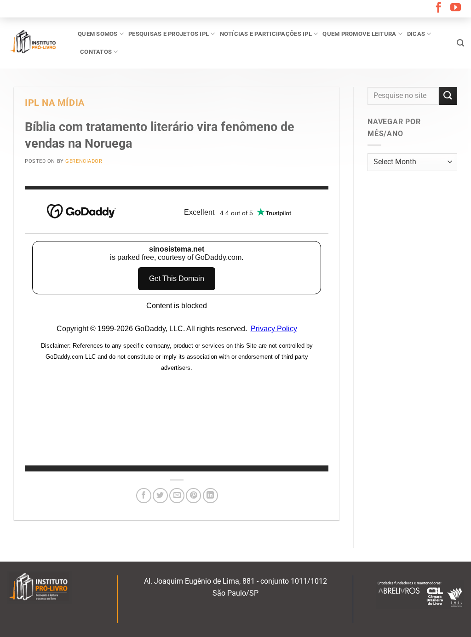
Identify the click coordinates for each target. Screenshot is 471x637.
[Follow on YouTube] (455, 8)
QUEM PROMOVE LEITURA (359, 33)
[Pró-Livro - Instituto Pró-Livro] (35, 43)
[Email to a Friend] (176, 495)
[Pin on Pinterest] (193, 495)
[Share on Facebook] (143, 495)
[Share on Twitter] (160, 495)
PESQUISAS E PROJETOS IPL (168, 33)
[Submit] (448, 96)
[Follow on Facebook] (438, 8)
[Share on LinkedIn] (210, 495)
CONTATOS (96, 51)
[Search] (460, 43)
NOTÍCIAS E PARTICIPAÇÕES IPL (266, 33)
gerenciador (83, 161)
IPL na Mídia (55, 103)
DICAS (416, 33)
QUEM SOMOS (98, 33)
